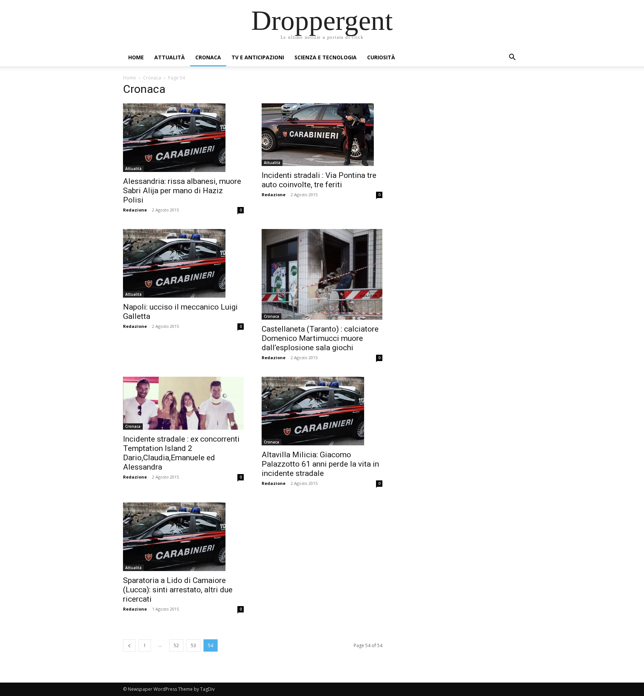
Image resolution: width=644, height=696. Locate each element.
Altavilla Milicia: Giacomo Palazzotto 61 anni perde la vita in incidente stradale (320, 464)
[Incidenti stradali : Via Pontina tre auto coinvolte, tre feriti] (322, 134)
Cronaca (208, 57)
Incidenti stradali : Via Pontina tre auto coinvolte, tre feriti (319, 180)
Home (136, 57)
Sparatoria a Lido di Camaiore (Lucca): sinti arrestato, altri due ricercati (178, 589)
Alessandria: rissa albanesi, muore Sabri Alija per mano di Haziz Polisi (182, 190)
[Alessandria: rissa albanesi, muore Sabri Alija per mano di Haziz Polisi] (183, 137)
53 (193, 645)
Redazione (135, 210)
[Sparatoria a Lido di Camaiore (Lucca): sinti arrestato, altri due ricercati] (183, 536)
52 (176, 645)
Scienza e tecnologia (325, 57)
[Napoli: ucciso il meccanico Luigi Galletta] (183, 263)
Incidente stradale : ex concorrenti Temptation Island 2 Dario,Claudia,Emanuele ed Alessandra (181, 453)
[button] (512, 58)
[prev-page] (129, 645)
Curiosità (381, 57)
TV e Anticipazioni (257, 57)
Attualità (169, 57)
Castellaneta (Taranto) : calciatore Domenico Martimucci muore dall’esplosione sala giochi (320, 338)
